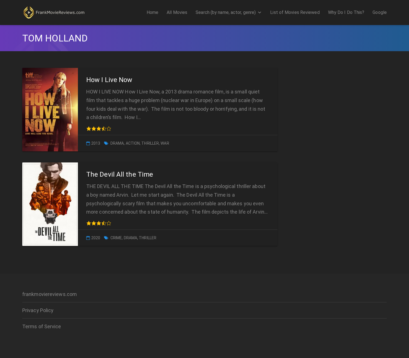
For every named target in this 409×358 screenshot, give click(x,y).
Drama (117, 143)
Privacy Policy (37, 310)
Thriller (150, 143)
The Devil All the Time (119, 174)
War (165, 143)
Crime (116, 238)
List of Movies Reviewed (294, 12)
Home (152, 12)
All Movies (177, 12)
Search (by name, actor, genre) (226, 12)
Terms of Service (41, 326)
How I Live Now (109, 80)
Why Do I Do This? (346, 12)
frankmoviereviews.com (49, 294)
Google (380, 12)
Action (133, 143)
